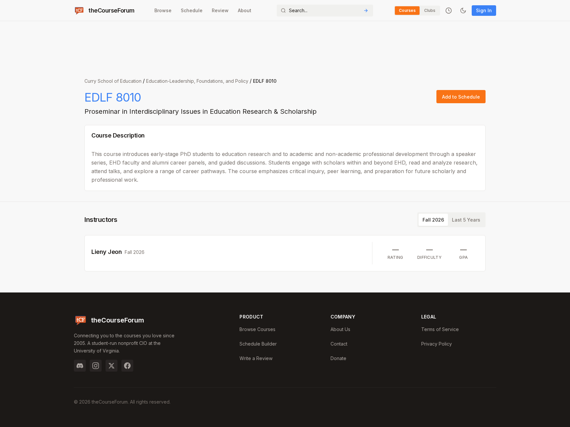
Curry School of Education (113, 81)
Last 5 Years (466, 220)
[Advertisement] (285, 46)
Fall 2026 (433, 220)
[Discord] (80, 366)
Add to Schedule (461, 97)
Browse (163, 10)
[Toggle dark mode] (463, 10)
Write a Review (255, 358)
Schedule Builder (258, 344)
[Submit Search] (365, 10)
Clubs (429, 10)
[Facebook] (127, 366)
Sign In (484, 10)
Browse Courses (257, 329)
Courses (407, 10)
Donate (338, 358)
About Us (340, 329)
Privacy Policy (436, 344)
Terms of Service (440, 329)
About (244, 10)
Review (220, 10)
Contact (339, 344)
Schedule (192, 10)
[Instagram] (96, 366)
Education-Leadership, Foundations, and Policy (197, 81)
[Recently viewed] (449, 10)
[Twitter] (111, 366)
